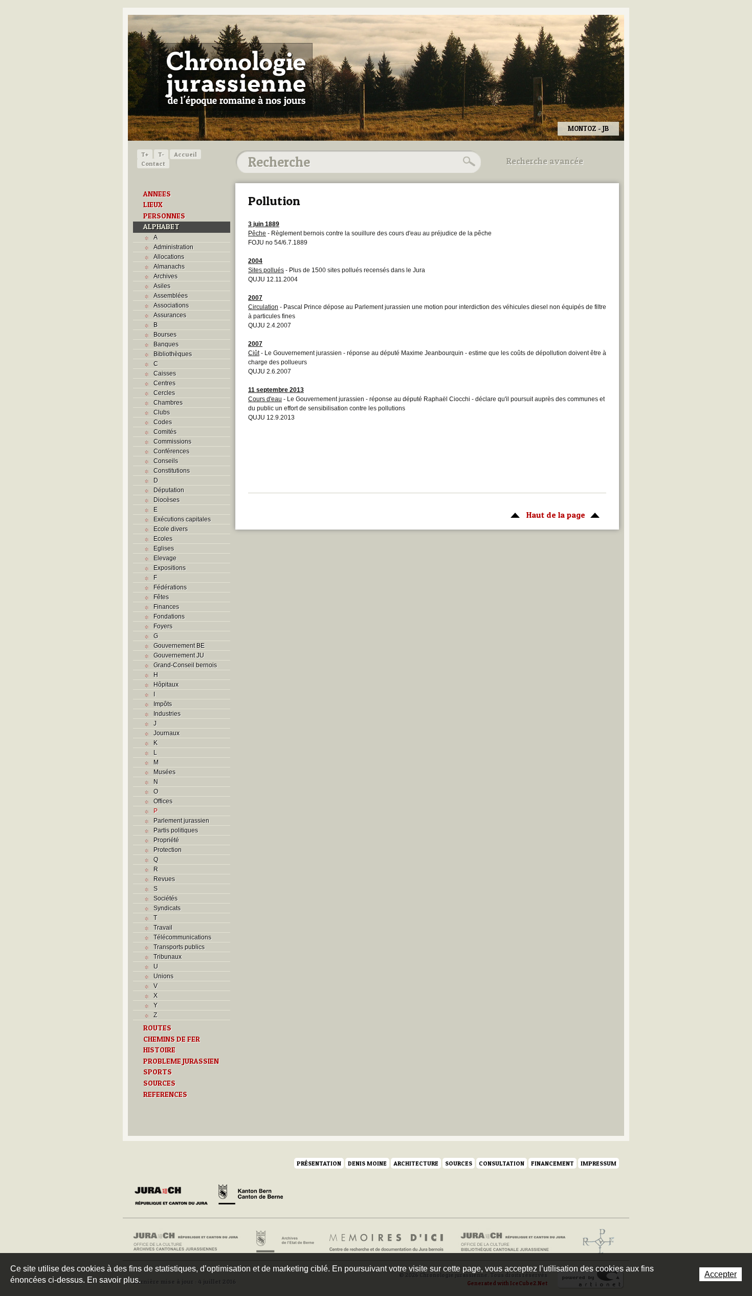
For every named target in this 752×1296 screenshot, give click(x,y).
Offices (162, 801)
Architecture (415, 1163)
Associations (171, 305)
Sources (458, 1163)
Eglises (163, 548)
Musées (164, 772)
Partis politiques (175, 830)
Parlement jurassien (181, 820)
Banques (166, 344)
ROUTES (157, 1028)
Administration (173, 247)
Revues (164, 879)
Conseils (165, 461)
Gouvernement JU (178, 655)
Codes (162, 422)
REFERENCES (165, 1094)
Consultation (501, 1163)
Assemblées (170, 295)
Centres (164, 383)
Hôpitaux (166, 684)
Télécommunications (182, 937)
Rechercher (467, 161)
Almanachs (169, 266)
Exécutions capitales (182, 519)
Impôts (162, 704)
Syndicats (167, 908)
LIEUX (153, 204)
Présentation (319, 1163)
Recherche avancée (544, 161)
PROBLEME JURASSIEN (181, 1061)
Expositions (169, 568)
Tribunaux (167, 956)
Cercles (164, 393)
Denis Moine (367, 1163)
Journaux (166, 733)
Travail (162, 927)
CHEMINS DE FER (171, 1039)
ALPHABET (161, 226)
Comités (164, 431)
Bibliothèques (172, 354)
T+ (144, 154)
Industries (167, 713)
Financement (552, 1163)
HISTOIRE (159, 1050)
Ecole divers (170, 529)
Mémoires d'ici (387, 1241)
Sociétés (165, 898)
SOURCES (159, 1083)
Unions (163, 976)
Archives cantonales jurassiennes (189, 1241)
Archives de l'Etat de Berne (284, 1241)
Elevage (164, 558)
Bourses (164, 334)
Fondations (169, 616)
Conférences (171, 451)
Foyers (162, 626)
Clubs (161, 412)
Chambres (168, 402)
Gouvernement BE (179, 645)
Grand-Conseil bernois (185, 665)
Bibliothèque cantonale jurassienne (513, 1241)
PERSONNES (164, 216)
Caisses (164, 373)
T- (161, 154)
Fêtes (161, 597)
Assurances (169, 315)
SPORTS (157, 1072)
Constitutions (171, 470)
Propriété (166, 840)
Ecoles (162, 538)
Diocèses (166, 499)
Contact (153, 163)
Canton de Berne (250, 1196)
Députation (168, 490)
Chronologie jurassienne (236, 77)
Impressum (598, 1163)
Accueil (185, 154)
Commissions (172, 441)
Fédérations (170, 587)
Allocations (168, 256)
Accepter (720, 1274)
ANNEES (157, 194)
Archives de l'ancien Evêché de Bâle (595, 1241)
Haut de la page (545, 515)
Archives (165, 276)
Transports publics (179, 947)
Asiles (161, 286)
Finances (166, 606)
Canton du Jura (174, 1196)
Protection (167, 849)
